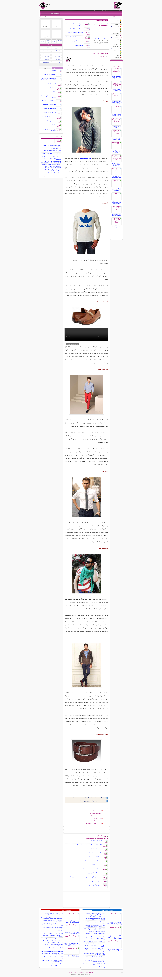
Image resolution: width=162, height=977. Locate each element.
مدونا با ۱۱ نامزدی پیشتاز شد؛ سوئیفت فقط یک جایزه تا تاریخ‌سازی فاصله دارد (53, 921)
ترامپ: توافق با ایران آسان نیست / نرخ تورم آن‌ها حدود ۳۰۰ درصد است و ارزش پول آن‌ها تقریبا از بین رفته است (94, 945)
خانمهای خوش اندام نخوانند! (96, 813)
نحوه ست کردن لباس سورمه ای (76, 40)
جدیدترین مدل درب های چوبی (96, 840)
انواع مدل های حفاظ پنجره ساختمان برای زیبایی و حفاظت (90, 868)
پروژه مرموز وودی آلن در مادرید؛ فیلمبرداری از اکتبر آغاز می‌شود (72, 921)
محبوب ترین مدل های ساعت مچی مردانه (116, 138)
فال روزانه (45, 36)
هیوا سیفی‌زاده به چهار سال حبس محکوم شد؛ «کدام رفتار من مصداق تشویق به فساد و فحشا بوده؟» (52, 917)
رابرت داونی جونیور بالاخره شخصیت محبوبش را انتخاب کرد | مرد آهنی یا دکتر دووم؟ (53, 914)
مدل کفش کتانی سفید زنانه (116, 226)
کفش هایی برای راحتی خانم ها (49, 104)
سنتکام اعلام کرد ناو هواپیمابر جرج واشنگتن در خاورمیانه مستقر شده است (95, 922)
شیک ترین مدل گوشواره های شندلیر (116, 176)
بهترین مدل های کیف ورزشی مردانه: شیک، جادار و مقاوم (116, 189)
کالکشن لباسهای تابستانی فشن (49, 100)
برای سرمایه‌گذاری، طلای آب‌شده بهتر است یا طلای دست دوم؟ (116, 202)
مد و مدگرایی (114, 16)
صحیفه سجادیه (46, 62)
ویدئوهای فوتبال (46, 50)
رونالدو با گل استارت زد (56, 148)
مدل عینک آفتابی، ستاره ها (50, 124)
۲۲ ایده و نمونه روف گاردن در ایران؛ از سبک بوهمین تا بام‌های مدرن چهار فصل (86, 877)
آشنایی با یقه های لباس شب (50, 74)
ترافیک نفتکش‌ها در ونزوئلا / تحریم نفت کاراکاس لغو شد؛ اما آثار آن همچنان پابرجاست (51, 162)
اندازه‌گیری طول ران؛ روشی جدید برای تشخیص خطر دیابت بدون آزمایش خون (53, 964)
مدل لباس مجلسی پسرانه (96, 881)
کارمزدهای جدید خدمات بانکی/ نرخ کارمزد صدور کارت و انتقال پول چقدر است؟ (95, 960)
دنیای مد (120, 16)
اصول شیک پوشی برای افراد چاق (101, 38)
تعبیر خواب (42, 41)
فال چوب (54, 41)
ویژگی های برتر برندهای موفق (49, 112)
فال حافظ (57, 26)
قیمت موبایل (57, 56)
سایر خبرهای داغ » (44, 175)
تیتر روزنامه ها (57, 62)
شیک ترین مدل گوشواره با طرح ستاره (94, 885)
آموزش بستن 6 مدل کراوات (96, 864)
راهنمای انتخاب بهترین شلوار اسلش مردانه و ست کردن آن (90, 860)
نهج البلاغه (47, 59)
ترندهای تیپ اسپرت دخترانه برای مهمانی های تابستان (116, 77)
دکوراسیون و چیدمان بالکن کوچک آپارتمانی (116, 90)
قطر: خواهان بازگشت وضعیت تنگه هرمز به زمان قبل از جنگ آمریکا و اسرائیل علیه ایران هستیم (95, 926)
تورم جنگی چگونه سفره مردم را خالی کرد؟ (96, 967)
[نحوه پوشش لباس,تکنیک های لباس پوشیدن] (86, 129)
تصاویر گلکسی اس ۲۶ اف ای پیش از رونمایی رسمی (52, 951)
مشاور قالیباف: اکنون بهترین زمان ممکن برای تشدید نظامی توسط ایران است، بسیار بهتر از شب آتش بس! (51, 158)
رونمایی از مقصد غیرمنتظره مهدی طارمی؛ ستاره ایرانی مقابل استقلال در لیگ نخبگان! (52, 941)
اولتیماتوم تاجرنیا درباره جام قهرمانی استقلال (51, 164)
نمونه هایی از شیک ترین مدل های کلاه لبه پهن (116, 115)
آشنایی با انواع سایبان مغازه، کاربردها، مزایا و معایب (116, 151)
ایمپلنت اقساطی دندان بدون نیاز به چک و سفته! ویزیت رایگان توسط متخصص (88, 797)
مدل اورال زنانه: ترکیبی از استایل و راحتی (93, 856)
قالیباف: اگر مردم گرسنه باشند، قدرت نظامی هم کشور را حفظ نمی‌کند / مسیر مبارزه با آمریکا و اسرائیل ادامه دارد (95, 950)
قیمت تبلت (58, 59)
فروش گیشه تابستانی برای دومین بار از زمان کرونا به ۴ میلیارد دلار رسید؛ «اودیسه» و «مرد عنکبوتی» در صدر (71, 944)
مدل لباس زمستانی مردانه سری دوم (94, 823)
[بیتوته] (44, 8)
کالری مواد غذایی (45, 53)
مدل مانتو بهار (53, 70)
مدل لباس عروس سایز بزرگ (49, 91)
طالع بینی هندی (60, 41)
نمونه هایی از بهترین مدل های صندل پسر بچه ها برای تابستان (116, 102)
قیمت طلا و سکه (56, 50)
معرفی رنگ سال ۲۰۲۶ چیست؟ (116, 127)
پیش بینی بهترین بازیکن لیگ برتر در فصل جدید (53, 938)
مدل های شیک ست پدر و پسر (49, 108)
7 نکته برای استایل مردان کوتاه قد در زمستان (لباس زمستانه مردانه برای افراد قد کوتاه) (48, 79)
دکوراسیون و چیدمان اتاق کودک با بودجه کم (116, 214)
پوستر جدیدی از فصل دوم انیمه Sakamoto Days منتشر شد (73, 956)
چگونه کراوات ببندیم (51, 83)
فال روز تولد (48, 41)
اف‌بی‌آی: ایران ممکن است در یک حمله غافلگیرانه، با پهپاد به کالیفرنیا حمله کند (53, 167)
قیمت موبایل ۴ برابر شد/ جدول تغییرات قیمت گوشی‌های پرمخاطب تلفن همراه (114, 923)
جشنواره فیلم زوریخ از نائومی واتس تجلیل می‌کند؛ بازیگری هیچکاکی (72, 933)
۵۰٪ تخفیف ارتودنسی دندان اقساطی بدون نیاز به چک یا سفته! (91, 801)
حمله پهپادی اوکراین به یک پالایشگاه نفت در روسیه (94, 941)
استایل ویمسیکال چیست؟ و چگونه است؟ (74, 36)
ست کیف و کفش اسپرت (50, 87)
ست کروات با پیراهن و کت (96, 815)
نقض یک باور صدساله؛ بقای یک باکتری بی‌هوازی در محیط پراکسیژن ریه (53, 170)
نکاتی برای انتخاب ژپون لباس (77, 45)
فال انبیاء (45, 26)
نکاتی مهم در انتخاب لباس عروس (95, 872)
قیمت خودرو (57, 47)
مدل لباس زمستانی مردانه (96, 820)
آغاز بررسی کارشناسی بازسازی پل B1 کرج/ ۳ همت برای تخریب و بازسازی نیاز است (94, 964)
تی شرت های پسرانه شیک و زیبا (95, 810)
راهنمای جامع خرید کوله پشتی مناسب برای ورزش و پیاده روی (116, 164)
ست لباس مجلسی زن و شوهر (77, 28)
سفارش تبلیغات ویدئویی (72, 344)
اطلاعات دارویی (46, 47)
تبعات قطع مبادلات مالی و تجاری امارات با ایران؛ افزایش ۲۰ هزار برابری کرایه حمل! (95, 919)
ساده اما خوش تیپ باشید (100, 53)
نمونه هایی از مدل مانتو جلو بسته (49, 116)
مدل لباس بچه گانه (98, 818)
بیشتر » (66, 20)
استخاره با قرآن (56, 36)
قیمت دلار (58, 53)
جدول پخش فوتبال (45, 56)
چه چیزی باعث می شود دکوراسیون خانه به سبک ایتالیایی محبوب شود (88, 844)
